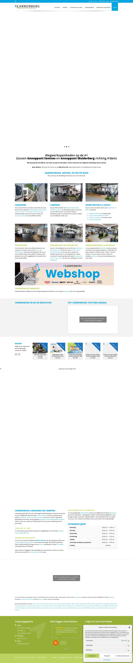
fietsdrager (60, 543)
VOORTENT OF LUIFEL (23, 528)
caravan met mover (37, 603)
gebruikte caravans (45, 518)
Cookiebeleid (106, 659)
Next (120, 77)
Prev (16, 353)
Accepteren (92, 656)
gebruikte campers (58, 518)
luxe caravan (77, 607)
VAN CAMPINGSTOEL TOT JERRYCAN (81, 510)
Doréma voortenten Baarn (98, 607)
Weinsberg (23, 517)
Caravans (57, 7)
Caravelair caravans (37, 211)
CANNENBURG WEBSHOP (27, 287)
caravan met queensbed (55, 607)
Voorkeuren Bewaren (122, 656)
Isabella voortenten (94, 213)
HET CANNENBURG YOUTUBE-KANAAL (87, 301)
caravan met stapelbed (68, 607)
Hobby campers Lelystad (64, 605)
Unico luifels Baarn (86, 607)
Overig (115, 7)
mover (41, 543)
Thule (27, 532)
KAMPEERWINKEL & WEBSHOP (100, 244)
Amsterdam (78, 596)
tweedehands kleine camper (68, 603)
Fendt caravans (25, 211)
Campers (65, 7)
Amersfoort (30, 598)
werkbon (52, 259)
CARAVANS (20, 204)
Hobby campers (41, 515)
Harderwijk (23, 598)
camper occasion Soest (42, 605)
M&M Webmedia (42, 656)
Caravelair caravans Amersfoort (27, 607)
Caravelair (39, 517)
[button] (129, 627)
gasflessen (94, 255)
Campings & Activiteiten (65, 657)
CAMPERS (55, 204)
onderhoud (79, 247)
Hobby (28, 517)
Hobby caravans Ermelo (42, 607)
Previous (12, 77)
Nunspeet (111, 596)
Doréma (60, 530)
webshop (103, 247)
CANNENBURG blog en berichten (33, 301)
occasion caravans (20, 215)
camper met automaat (81, 603)
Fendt (32, 517)
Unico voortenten (94, 215)
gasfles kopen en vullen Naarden (27, 605)
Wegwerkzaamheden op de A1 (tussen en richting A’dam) (66, 156)
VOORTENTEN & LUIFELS (98, 204)
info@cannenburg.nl (23, 643)
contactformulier (34, 551)
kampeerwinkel (84, 512)
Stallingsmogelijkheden (81, 657)
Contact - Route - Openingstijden (109, 1)
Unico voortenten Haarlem (78, 605)
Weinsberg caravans (36, 209)
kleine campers (92, 603)
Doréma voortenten (95, 217)
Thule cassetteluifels (95, 219)
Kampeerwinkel (89, 7)
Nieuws (54, 657)
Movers (37, 249)
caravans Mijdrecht (105, 605)
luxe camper (57, 603)
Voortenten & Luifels (76, 7)
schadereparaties (29, 541)
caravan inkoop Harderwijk (92, 605)
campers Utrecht (53, 605)
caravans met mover (48, 603)
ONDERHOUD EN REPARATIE (64, 244)
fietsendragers (19, 251)
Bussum (41, 598)
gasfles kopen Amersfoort (102, 603)
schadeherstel (56, 249)
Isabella (21, 532)
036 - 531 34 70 (93, 1)
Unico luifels (105, 215)
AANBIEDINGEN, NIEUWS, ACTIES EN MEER (66, 172)
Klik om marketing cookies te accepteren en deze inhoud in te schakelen (93, 319)
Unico (16, 532)
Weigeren (107, 656)
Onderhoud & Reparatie (103, 7)
